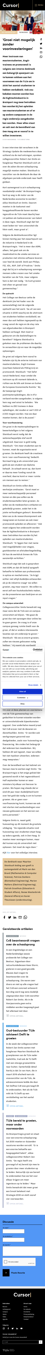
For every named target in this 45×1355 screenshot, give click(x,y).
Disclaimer (27, 1312)
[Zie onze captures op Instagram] (5, 1328)
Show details (33, 685)
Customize (21, 698)
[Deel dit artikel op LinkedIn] (41, 48)
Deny (22, 704)
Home (25, 1306)
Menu (40, 5)
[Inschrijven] (40, 1342)
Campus (5, 1312)
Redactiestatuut (28, 1317)
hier (8, 853)
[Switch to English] (31, 32)
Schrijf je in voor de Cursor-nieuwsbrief (15, 1337)
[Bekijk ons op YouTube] (22, 1328)
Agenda (5, 1319)
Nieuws (5, 1306)
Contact (26, 1319)
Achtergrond (6, 1309)
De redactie (27, 1309)
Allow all (22, 691)
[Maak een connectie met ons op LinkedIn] (18, 1328)
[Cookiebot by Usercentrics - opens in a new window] (32, 650)
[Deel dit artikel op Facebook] (41, 39)
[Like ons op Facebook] (9, 1328)
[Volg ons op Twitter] (13, 1328)
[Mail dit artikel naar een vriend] (41, 52)
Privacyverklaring (29, 1314)
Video (4, 1317)
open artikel (16, 1016)
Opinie (5, 1314)
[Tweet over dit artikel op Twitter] (41, 43)
